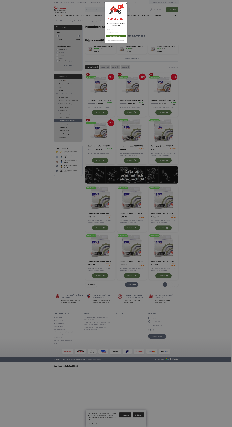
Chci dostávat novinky (116, 36)
